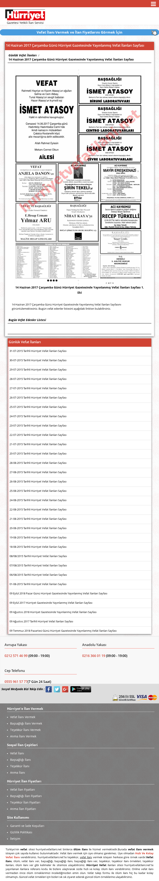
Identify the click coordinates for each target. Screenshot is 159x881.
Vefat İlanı (17, 753)
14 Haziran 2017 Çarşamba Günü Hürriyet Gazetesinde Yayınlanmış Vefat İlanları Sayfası (71, 59)
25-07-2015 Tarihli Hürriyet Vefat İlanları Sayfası (38, 407)
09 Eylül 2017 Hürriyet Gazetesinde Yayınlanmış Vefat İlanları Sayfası (51, 603)
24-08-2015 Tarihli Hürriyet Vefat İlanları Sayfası (38, 500)
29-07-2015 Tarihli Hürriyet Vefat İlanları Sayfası (38, 369)
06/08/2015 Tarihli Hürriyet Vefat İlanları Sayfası (38, 575)
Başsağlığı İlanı (20, 760)
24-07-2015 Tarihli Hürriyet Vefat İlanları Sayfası (38, 416)
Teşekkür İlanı (19, 766)
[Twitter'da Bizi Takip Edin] (57, 689)
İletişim (15, 839)
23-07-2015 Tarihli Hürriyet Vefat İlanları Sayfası (38, 425)
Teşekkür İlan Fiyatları (25, 802)
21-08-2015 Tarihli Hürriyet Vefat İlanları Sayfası (38, 519)
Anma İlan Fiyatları (23, 809)
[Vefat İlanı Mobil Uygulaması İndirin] (80, 689)
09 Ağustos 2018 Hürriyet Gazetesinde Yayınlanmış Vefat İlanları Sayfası (53, 612)
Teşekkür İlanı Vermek (25, 730)
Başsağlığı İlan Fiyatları (26, 796)
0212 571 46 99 (16, 655)
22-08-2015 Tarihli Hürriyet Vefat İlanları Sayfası (38, 509)
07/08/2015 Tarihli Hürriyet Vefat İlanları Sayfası (38, 565)
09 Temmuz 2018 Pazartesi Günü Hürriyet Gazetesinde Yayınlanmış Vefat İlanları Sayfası (63, 631)
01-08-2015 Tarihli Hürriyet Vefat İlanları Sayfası (38, 584)
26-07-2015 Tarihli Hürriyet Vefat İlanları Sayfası (38, 397)
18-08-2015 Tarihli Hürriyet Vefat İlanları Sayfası (38, 547)
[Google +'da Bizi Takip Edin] (65, 689)
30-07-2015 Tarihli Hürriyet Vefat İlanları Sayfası (38, 360)
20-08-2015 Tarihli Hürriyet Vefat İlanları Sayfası (38, 528)
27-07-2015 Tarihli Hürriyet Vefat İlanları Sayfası (38, 388)
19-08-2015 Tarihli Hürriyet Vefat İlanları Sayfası (38, 537)
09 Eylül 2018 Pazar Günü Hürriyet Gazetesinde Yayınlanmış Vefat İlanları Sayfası (58, 593)
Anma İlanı (17, 772)
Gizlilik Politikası (21, 832)
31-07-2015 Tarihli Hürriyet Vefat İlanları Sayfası (38, 351)
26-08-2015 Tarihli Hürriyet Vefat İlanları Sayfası (38, 481)
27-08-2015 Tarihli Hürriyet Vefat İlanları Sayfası (38, 472)
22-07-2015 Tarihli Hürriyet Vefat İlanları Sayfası (38, 435)
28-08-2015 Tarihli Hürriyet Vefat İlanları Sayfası (38, 463)
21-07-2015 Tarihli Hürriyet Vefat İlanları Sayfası (38, 444)
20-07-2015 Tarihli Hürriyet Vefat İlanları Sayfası (38, 453)
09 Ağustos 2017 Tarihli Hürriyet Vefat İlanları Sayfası (41, 621)
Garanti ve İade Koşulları (27, 826)
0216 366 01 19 (93, 655)
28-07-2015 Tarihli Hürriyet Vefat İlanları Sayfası (38, 379)
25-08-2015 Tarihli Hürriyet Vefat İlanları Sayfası (38, 491)
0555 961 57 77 (16, 681)
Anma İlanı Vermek (23, 736)
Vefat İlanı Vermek (22, 717)
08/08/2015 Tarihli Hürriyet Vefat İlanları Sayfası (38, 556)
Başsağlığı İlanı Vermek (26, 723)
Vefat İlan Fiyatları (22, 789)
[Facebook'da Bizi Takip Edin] (49, 689)
